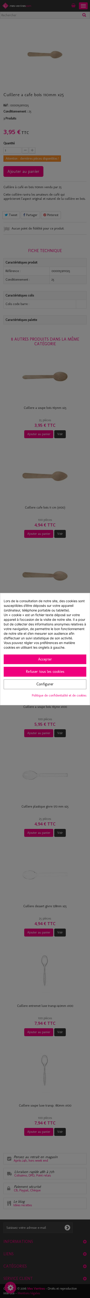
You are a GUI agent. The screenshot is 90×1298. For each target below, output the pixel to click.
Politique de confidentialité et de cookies (59, 695)
